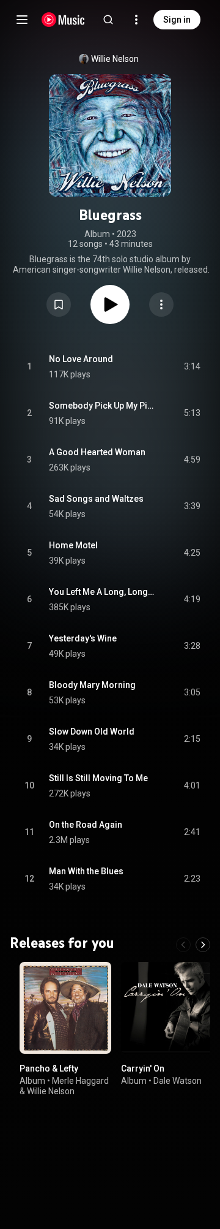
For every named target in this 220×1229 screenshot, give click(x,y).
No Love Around (81, 359)
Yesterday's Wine (83, 638)
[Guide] (22, 19)
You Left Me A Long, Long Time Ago (102, 592)
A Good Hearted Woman (97, 452)
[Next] (202, 944)
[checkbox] (192, 367)
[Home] (63, 19)
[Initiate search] (108, 19)
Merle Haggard (80, 1080)
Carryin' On (142, 1068)
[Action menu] (161, 304)
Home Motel (73, 545)
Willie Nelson (115, 59)
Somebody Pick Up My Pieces (102, 405)
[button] (58, 304)
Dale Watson (177, 1080)
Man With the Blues (86, 871)
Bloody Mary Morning (92, 685)
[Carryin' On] (167, 1008)
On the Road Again (85, 825)
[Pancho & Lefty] (65, 1008)
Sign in (177, 20)
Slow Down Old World (91, 731)
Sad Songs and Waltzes (96, 499)
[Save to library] (58, 304)
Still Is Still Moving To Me (98, 778)
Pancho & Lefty (49, 1068)
